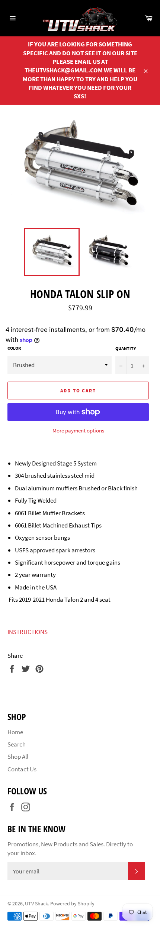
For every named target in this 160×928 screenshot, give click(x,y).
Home (15, 732)
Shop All (17, 756)
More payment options (78, 430)
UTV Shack (36, 904)
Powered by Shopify (72, 904)
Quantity (125, 348)
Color (14, 348)
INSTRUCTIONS (27, 632)
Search (16, 744)
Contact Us (21, 769)
